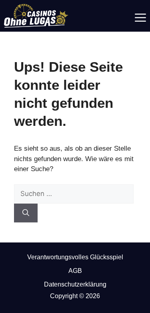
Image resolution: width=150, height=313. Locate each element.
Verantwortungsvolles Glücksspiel (75, 257)
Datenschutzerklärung (75, 284)
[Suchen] (26, 213)
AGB (75, 270)
